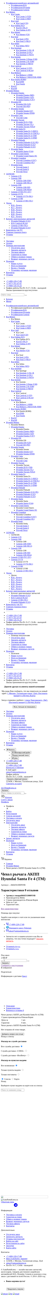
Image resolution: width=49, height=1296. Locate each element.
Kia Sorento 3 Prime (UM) (26, 59)
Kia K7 (14, 86)
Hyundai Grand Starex (20, 154)
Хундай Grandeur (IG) (25, 163)
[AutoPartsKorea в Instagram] (3, 1206)
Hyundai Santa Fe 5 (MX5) (27, 131)
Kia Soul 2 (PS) (22, 39)
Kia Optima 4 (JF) (23, 30)
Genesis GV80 (17, 199)
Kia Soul (14, 37)
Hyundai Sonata (17, 109)
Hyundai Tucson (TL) (25, 124)
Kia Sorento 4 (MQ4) (24, 64)
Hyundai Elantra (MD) (25, 95)
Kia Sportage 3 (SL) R (25, 50)
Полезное (10, 261)
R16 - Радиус (16, 205)
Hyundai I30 (16, 102)
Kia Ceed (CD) (22, 23)
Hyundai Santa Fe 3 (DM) (26, 138)
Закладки (10, 1246)
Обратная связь (7, 1202)
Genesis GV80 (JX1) (24, 201)
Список (7, 1079)
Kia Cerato (15, 14)
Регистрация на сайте (15, 1243)
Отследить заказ (18, 248)
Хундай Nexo (22, 172)
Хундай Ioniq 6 (22, 169)
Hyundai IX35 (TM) (24, 122)
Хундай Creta (21, 118)
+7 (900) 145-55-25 (14, 286)
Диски (9, 203)
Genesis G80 (16, 178)
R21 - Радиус (16, 217)
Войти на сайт (12, 1241)
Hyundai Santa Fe (18, 129)
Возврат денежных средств (22, 259)
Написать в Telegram (15, 767)
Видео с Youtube (18, 268)
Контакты (10, 272)
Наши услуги (16, 263)
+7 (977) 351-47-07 (14, 283)
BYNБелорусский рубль (21, 752)
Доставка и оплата (14, 818)
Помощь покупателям (15, 245)
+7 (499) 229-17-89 (14, 281)
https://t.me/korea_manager (16, 1259)
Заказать (5, 963)
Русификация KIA (19, 5)
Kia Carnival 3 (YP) (24, 68)
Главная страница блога (16, 232)
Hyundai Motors (12, 91)
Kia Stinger (15, 32)
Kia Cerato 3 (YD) (23, 16)
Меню (8, 301)
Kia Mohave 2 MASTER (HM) (28, 77)
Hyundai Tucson (17, 120)
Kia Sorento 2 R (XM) (25, 61)
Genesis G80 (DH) (23, 181)
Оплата (9, 243)
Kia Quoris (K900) (18, 79)
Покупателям (11, 823)
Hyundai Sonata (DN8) (25, 113)
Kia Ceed (15, 21)
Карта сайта (11, 1248)
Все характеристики (9, 909)
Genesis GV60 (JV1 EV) (21, 192)
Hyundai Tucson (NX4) (25, 127)
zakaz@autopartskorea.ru (16, 772)
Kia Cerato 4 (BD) (23, 19)
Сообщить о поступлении (12, 965)
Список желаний (13, 816)
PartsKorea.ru (8, 788)
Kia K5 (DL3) (22, 28)
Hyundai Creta (17, 115)
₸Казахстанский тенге (20, 755)
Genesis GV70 (17, 194)
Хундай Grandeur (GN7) (26, 160)
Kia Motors (10, 12)
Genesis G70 (16, 176)
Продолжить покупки (15, 1289)
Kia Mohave (16, 73)
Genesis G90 (16, 185)
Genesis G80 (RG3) (24, 183)
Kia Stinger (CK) (23, 34)
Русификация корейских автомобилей (22, 3)
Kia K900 (20, 82)
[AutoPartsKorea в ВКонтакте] (7, 1206)
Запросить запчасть (14, 1237)
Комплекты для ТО (14, 230)
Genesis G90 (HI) (23, 187)
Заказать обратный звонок (17, 779)
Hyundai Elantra (17, 93)
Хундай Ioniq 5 (22, 167)
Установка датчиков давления (24, 270)
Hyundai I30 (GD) (23, 104)
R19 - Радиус (16, 212)
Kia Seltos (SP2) (22, 46)
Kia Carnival (16, 66)
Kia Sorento (16, 57)
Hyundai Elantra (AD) (25, 97)
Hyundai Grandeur (18, 158)
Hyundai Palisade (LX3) (26, 147)
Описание (10, 1006)
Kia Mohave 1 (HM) (24, 75)
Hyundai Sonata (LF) (24, 111)
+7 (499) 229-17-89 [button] (14, 761)
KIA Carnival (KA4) (19, 223)
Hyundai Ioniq (17, 165)
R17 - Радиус (16, 208)
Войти (9, 811)
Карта (16, 1079)
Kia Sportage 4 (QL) (24, 52)
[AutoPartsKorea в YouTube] (11, 1206)
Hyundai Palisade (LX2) (26, 145)
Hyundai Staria (17, 149)
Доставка (10, 241)
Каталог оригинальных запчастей (20, 219)
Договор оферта (18, 252)
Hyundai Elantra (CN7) (25, 100)
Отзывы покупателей (15, 1239)
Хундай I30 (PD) (23, 106)
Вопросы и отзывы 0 (15, 1010)
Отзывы (9, 234)
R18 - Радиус (16, 210)
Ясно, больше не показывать (25, 707)
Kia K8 (14, 88)
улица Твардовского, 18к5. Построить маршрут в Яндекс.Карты (28, 701)
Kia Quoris (20, 84)
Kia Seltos (15, 43)
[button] (5, 802)
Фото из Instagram (18, 266)
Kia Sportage (16, 48)
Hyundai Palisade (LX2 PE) (27, 142)
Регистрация (11, 814)
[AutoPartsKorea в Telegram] (16, 1206)
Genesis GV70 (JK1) (24, 196)
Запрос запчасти (13, 838)
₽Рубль (15, 758)
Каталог (9, 299)
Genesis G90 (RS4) (24, 190)
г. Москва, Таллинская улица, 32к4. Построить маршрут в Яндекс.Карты (27, 694)
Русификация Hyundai (20, 7)
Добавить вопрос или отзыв (12, 1034)
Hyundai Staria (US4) (24, 151)
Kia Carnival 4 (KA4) (25, 70)
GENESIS (10, 174)
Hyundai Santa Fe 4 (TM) (26, 136)
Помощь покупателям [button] (15, 716)
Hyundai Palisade (18, 140)
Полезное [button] (10, 731)
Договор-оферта (13, 1224)
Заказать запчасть (18, 250)
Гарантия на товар (19, 254)
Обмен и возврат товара (21, 257)
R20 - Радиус (16, 214)
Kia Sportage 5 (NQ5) (25, 55)
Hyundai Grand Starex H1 (26, 156)
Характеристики (13, 1008)
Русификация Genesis (20, 10)
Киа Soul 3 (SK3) (23, 41)
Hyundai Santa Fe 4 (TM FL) (28, 133)
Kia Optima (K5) (18, 25)
